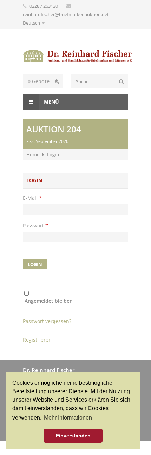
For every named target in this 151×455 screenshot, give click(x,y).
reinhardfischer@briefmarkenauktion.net (66, 14)
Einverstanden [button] (73, 435)
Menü (50, 101)
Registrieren (37, 339)
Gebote (39, 81)
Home (32, 154)
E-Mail (32, 197)
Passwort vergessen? (47, 321)
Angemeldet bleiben (49, 300)
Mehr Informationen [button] (68, 418)
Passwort (35, 225)
